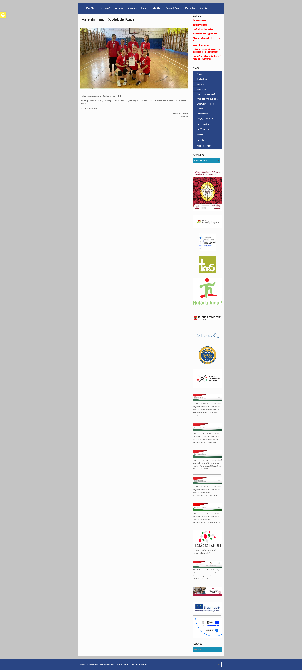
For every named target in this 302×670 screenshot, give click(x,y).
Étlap (202, 140)
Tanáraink (204, 129)
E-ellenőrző (202, 79)
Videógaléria (202, 114)
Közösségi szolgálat (206, 94)
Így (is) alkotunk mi (205, 118)
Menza (200, 135)
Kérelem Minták (204, 146)
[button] (3, 15)
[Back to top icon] (219, 664)
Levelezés (201, 89)
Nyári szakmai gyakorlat (207, 99)
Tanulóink (204, 124)
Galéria (200, 109)
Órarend (200, 84)
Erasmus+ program (205, 104)
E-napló (200, 74)
